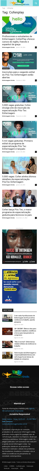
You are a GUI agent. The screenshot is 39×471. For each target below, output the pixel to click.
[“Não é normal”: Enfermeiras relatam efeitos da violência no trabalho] (7, 344)
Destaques (6, 32)
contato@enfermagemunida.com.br (14, 424)
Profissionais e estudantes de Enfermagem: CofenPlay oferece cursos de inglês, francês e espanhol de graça (18, 40)
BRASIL (5, 101)
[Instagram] (22, 393)
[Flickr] (17, 393)
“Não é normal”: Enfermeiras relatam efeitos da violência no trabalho (25, 344)
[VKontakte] (27, 393)
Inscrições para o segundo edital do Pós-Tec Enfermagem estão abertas (18, 75)
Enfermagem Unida (8, 47)
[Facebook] (11, 393)
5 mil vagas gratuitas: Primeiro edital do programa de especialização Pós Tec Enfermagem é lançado (17, 145)
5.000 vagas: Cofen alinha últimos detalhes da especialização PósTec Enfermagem (19, 179)
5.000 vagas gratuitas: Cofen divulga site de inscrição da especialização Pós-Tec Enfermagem (16, 109)
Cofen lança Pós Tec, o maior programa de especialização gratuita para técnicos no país (17, 212)
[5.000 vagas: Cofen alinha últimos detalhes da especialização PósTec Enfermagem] (19, 165)
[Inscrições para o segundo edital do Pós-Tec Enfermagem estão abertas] (19, 60)
